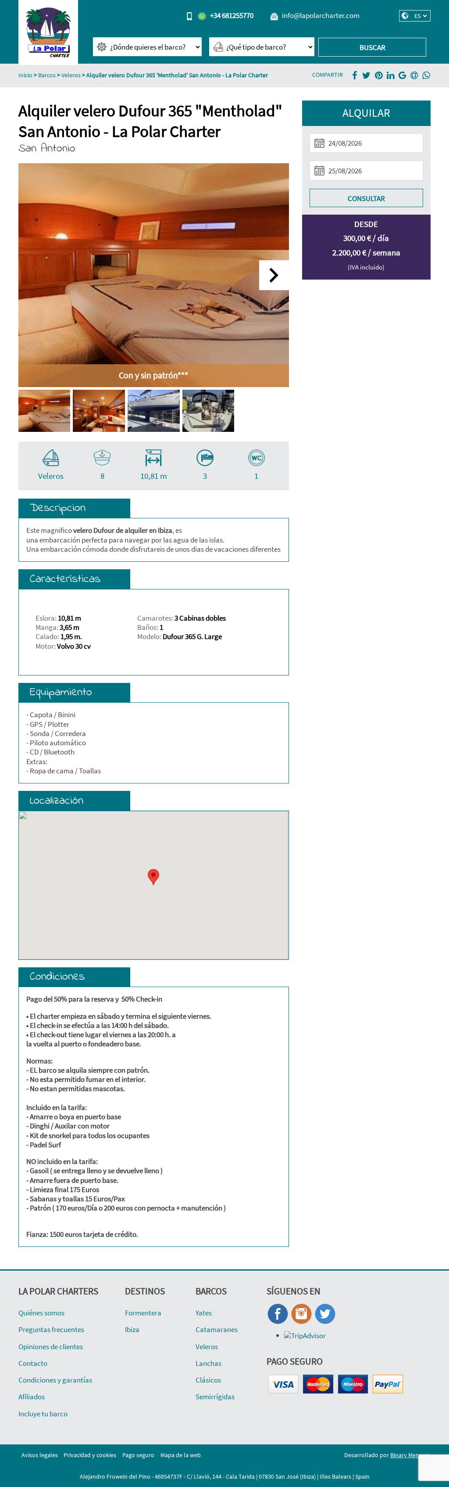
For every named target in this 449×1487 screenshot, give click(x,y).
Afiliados (31, 1396)
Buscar (372, 47)
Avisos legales (39, 1455)
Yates (204, 1313)
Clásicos (208, 1380)
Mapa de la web (180, 1455)
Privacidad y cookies (90, 1455)
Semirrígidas (215, 1396)
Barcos (47, 75)
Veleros (71, 75)
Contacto (32, 1363)
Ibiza (132, 1329)
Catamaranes (217, 1329)
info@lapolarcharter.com (321, 15)
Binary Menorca (410, 1455)
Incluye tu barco (43, 1414)
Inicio (25, 75)
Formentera (143, 1313)
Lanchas (208, 1363)
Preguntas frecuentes (51, 1329)
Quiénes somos (41, 1313)
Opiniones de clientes (50, 1346)
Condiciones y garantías (55, 1380)
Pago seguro (138, 1455)
